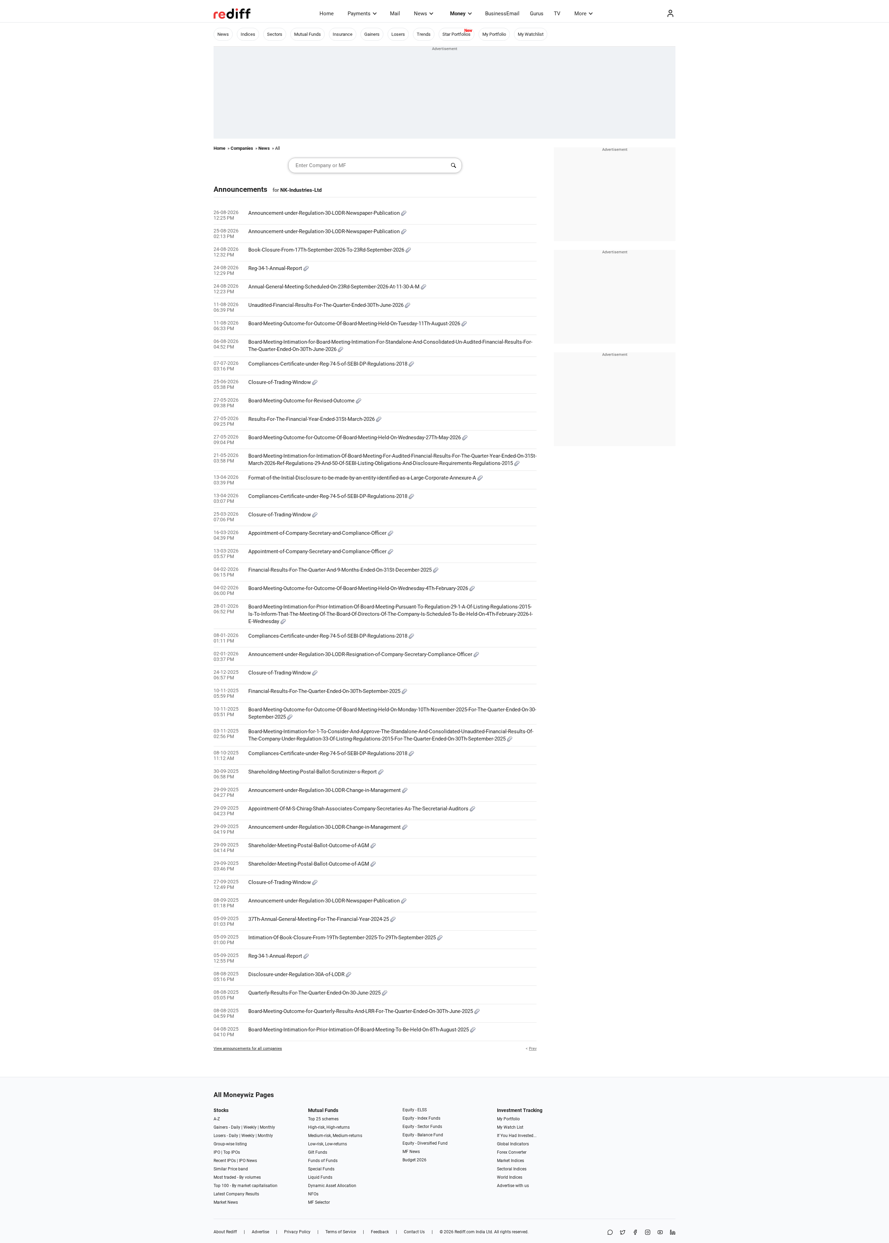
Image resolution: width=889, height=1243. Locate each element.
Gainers (372, 34)
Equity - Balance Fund (422, 1134)
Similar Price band (231, 1169)
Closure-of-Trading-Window (280, 382)
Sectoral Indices (511, 1169)
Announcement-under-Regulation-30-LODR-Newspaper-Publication (324, 213)
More (580, 13)
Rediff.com (465, 1231)
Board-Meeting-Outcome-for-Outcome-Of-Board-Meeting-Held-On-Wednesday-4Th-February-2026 (359, 588)
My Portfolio (494, 34)
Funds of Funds (323, 1160)
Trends (424, 34)
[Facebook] (635, 1232)
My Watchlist (530, 34)
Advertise (260, 1231)
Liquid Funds (320, 1177)
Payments (359, 13)
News (420, 13)
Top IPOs (231, 1152)
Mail (395, 13)
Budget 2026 (414, 1160)
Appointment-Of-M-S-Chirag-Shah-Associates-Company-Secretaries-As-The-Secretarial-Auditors (359, 809)
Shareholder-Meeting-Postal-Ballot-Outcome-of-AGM (309, 845)
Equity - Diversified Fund (425, 1143)
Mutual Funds (307, 34)
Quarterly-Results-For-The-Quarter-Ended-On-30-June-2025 (315, 993)
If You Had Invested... (517, 1135)
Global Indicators (513, 1144)
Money (458, 13)
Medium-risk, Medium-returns (335, 1135)
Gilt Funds (317, 1152)
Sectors (274, 34)
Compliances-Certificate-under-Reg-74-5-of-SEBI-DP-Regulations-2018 (328, 364)
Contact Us (414, 1231)
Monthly (267, 1127)
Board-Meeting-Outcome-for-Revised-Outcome (302, 401)
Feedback (380, 1231)
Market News (226, 1202)
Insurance (342, 34)
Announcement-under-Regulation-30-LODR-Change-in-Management (325, 790)
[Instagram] (647, 1232)
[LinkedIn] (672, 1232)
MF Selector (319, 1202)
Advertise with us (513, 1185)
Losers (398, 34)
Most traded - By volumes (237, 1177)
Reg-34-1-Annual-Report (276, 268)
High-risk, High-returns (329, 1127)
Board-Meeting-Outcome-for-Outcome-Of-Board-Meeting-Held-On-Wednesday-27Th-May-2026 (355, 437)
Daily (235, 1127)
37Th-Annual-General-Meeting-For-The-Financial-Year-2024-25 (319, 919)
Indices (248, 34)
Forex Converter (511, 1152)
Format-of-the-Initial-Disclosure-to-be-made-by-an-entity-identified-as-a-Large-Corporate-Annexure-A (362, 478)
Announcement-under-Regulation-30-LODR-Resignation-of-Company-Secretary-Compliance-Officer (361, 654)
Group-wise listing (230, 1144)
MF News (411, 1151)
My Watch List (510, 1127)
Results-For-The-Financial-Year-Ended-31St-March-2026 (312, 419)
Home (326, 13)
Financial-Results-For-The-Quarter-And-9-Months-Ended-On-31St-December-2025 (340, 570)
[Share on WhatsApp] (610, 1232)
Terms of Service (340, 1231)
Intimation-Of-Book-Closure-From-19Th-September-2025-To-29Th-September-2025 (342, 937)
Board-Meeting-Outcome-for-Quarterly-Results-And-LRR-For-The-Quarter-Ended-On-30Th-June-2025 (361, 1011)
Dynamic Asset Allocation (332, 1185)
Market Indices (510, 1160)
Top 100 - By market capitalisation (245, 1185)
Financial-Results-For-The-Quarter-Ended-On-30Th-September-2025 (325, 691)
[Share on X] (622, 1232)
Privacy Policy (297, 1231)
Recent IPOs (225, 1160)
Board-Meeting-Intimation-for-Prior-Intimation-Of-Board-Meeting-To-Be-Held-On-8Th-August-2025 (359, 1030)
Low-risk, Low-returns (327, 1144)
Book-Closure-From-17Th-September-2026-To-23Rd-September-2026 (327, 250)
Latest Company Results (236, 1194)
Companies (242, 148)
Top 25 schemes (323, 1119)
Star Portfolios (456, 34)
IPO (217, 1152)
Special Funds (321, 1169)
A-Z (217, 1119)
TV (557, 13)
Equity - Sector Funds (422, 1126)
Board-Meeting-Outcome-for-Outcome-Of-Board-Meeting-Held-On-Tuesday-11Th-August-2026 (355, 323)
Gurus (536, 13)
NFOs (313, 1194)
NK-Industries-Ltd (301, 190)
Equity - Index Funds (421, 1118)
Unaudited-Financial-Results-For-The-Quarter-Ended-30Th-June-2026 (326, 305)
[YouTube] (660, 1232)
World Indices (509, 1177)
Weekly (250, 1127)
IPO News (248, 1160)
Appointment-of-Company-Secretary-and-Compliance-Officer (318, 533)
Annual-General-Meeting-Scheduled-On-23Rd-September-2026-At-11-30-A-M (334, 287)
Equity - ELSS (414, 1109)
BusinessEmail (502, 13)
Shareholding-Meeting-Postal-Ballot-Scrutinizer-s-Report (313, 772)
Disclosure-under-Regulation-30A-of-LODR (297, 974)
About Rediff (225, 1231)
